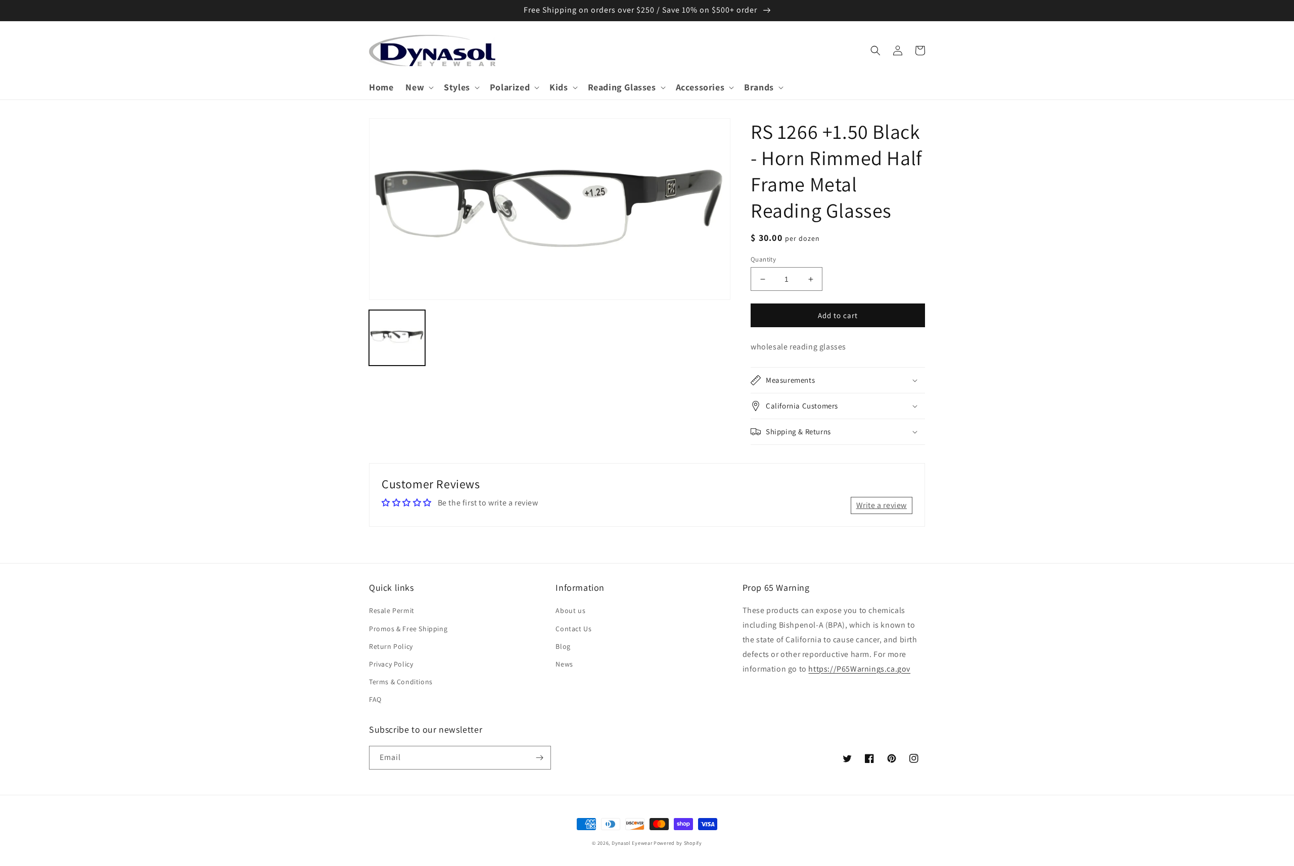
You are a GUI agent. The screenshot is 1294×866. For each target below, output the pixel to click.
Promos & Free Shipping (408, 628)
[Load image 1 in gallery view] (397, 338)
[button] (418, 87)
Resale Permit (391, 610)
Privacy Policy (391, 664)
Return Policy (391, 646)
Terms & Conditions (401, 681)
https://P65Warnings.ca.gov (859, 669)
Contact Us (573, 628)
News (564, 664)
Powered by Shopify (678, 843)
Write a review (881, 505)
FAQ (375, 699)
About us (570, 610)
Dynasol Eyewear (632, 843)
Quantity (763, 259)
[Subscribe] (539, 758)
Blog (563, 646)
